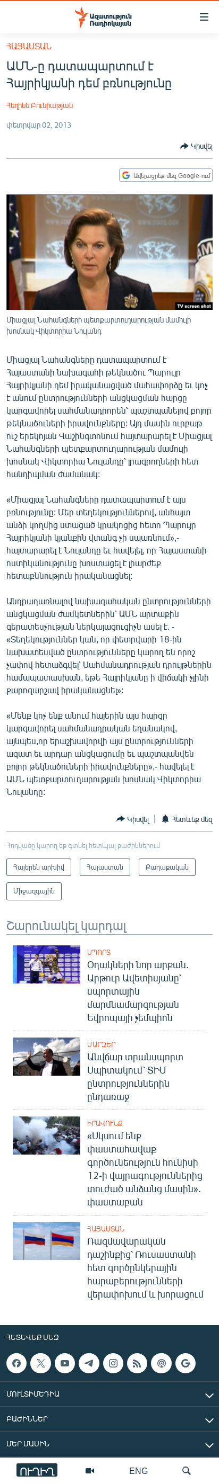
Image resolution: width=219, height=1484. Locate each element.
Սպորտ (99, 952)
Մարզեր (101, 1044)
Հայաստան (29, 46)
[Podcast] (161, 1363)
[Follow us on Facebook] (16, 1363)
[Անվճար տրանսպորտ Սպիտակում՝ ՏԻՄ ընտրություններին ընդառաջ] (46, 1057)
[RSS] (137, 1363)
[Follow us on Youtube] (65, 1363)
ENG (138, 1470)
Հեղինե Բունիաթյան (39, 105)
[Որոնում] (187, 1471)
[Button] (196, 146)
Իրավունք (105, 1123)
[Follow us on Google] (185, 1363)
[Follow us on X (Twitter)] (40, 1363)
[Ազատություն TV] (90, 1471)
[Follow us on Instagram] (113, 1363)
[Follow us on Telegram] (89, 1363)
